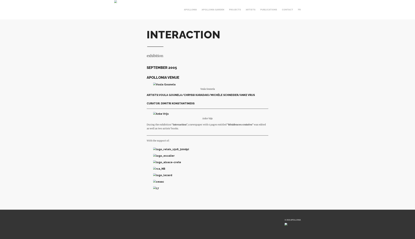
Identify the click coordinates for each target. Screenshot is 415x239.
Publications (268, 9)
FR (299, 9)
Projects (235, 9)
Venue (200, 13)
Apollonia (190, 9)
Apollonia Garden (213, 9)
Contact (287, 9)
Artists (250, 9)
